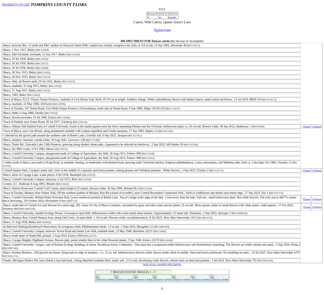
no (160, 17)
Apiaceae (162, 30)
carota (110, 279)
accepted (172, 17)
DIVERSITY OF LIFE (16, 4)
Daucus (101, 279)
